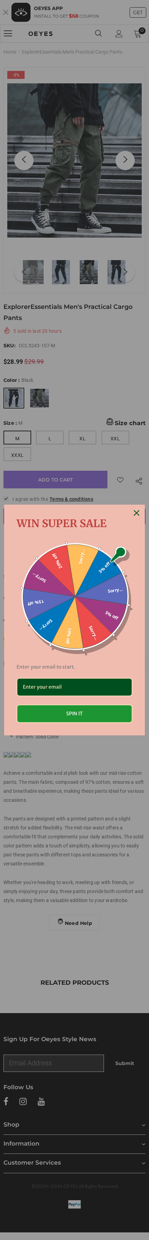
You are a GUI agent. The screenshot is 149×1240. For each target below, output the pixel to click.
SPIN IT (74, 713)
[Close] (136, 513)
